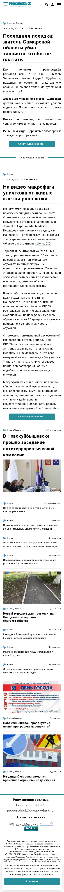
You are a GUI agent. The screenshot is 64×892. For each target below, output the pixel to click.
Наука (10, 174)
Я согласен (32, 881)
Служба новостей (34, 29)
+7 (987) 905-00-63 (30, 805)
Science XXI (43, 243)
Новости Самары (15, 23)
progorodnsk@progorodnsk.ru (30, 810)
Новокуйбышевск (15, 430)
